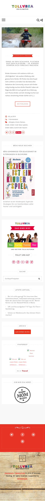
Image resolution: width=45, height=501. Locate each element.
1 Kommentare (13, 119)
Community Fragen (22, 55)
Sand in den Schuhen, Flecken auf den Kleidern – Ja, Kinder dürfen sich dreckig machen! (22, 63)
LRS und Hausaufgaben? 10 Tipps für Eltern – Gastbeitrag (23, 308)
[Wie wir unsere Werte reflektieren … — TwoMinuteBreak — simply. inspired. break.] (13, 362)
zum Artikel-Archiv (22, 332)
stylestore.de (22, 479)
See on (19, 371)
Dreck (17, 122)
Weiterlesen (22, 104)
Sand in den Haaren (20, 128)
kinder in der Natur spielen (19, 125)
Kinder (7, 125)
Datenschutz (20, 473)
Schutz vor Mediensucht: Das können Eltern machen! (23, 314)
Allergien (12, 122)
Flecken (22, 122)
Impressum (9, 473)
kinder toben (9, 128)
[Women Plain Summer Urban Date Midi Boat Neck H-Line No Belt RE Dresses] (31, 353)
